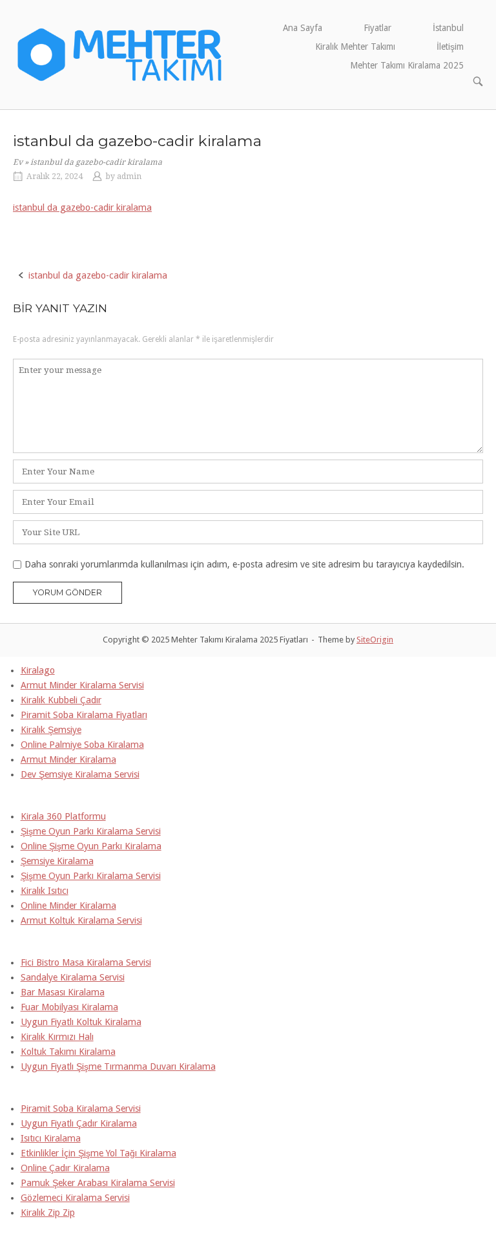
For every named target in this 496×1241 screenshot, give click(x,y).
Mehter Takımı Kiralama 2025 (407, 65)
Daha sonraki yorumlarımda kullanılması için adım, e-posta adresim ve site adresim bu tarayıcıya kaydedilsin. (244, 564)
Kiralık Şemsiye (51, 730)
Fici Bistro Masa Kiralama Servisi (86, 962)
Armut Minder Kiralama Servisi (82, 685)
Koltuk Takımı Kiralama (68, 1051)
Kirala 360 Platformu (63, 816)
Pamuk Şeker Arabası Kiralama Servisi (98, 1183)
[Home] (120, 53)
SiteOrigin (374, 639)
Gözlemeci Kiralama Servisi (75, 1198)
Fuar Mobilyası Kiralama (69, 1007)
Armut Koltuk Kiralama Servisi (81, 920)
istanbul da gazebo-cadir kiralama (82, 207)
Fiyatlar (377, 28)
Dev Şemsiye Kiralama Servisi (80, 774)
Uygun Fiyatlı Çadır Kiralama (79, 1123)
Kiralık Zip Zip (48, 1212)
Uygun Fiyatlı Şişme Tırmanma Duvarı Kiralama (118, 1066)
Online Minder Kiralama (68, 905)
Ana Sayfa (302, 28)
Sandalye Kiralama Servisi (73, 977)
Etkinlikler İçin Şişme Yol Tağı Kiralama (98, 1153)
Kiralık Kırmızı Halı (57, 1037)
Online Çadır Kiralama (65, 1168)
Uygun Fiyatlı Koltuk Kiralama (81, 1022)
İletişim (450, 46)
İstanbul (448, 28)
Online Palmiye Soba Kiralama (82, 744)
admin (129, 176)
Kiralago (38, 670)
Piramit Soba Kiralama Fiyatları (84, 715)
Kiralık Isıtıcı (44, 891)
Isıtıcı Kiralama (51, 1138)
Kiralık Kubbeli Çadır (61, 700)
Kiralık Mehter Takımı (355, 46)
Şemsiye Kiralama (57, 861)
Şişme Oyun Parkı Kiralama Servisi (91, 831)
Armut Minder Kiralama (68, 759)
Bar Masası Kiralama (63, 992)
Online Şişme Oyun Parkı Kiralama (91, 846)
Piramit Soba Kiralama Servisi (81, 1108)
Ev (18, 162)
